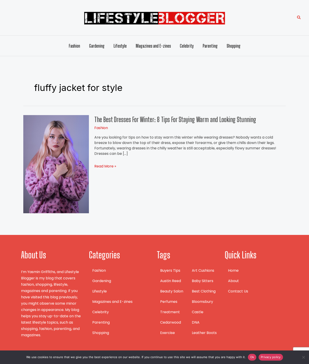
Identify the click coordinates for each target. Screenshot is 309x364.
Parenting (210, 46)
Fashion (74, 46)
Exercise (167, 332)
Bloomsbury (202, 301)
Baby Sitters (202, 280)
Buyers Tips (170, 270)
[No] (303, 357)
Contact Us (238, 291)
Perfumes (168, 301)
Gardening (97, 46)
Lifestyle (120, 46)
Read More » (105, 166)
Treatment (170, 312)
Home (233, 270)
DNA (196, 322)
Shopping (233, 46)
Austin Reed (170, 280)
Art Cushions (203, 270)
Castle (197, 312)
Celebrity (187, 46)
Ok (252, 357)
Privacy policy (271, 357)
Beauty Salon (171, 291)
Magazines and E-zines (153, 46)
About (233, 280)
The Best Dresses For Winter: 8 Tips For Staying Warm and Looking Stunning (175, 119)
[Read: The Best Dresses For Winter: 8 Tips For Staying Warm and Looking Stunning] (56, 164)
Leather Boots (204, 332)
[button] (299, 18)
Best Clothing (204, 291)
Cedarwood (170, 322)
